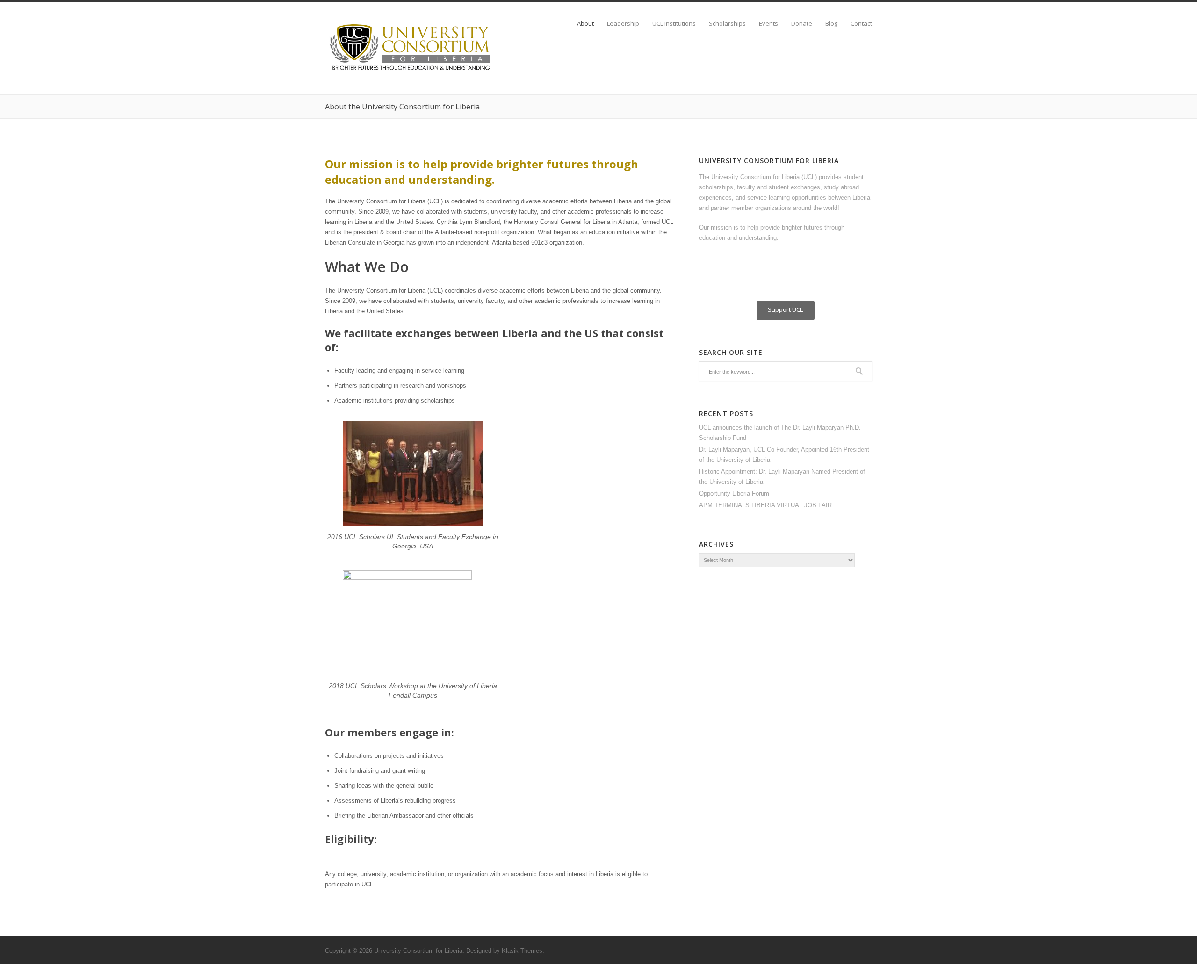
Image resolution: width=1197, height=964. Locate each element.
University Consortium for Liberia (418, 950)
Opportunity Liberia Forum (734, 493)
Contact (861, 24)
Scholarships (727, 24)
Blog (831, 24)
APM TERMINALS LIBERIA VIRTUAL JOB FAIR (765, 505)
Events (768, 24)
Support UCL (785, 309)
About (585, 24)
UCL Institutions (674, 24)
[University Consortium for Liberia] (411, 70)
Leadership (623, 24)
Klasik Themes (522, 950)
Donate (801, 24)
